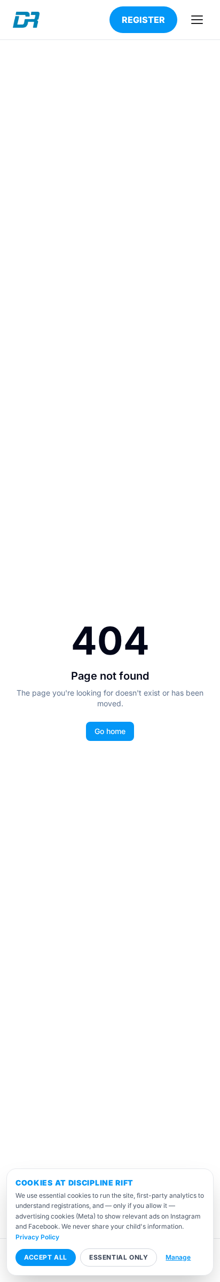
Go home (110, 731)
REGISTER (143, 19)
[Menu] (197, 19)
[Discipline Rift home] (26, 20)
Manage (178, 1257)
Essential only (118, 1257)
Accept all (45, 1257)
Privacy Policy (37, 1237)
